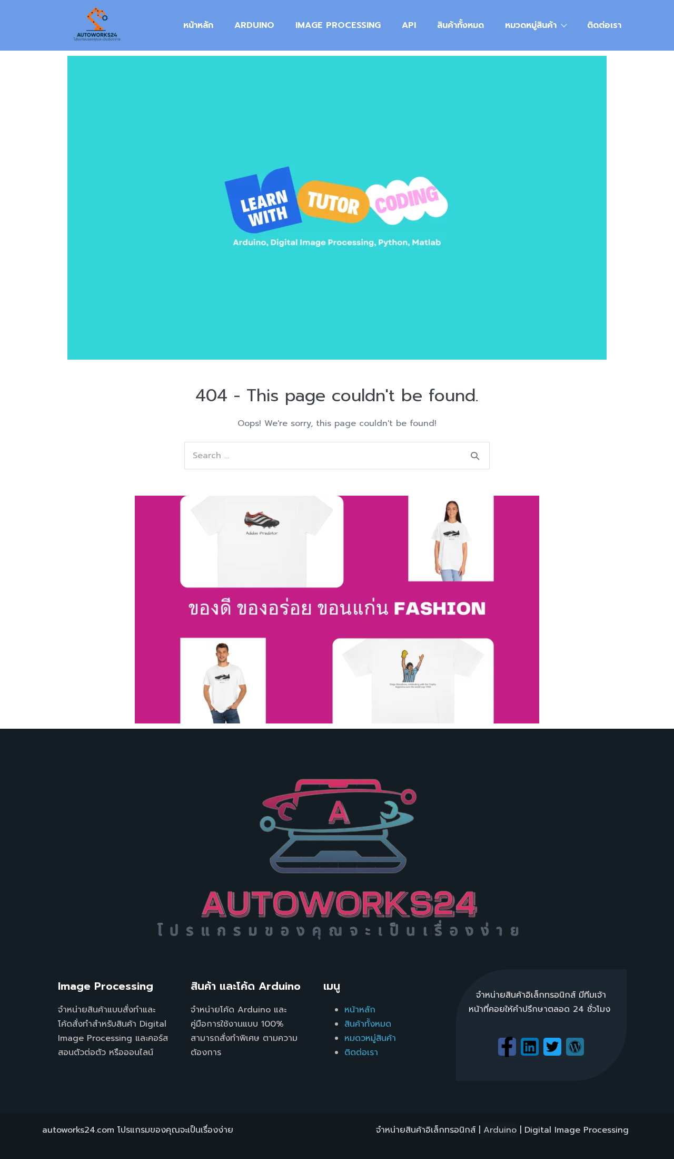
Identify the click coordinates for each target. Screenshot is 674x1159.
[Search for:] (337, 455)
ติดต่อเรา (604, 25)
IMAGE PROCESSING (338, 25)
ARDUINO (254, 25)
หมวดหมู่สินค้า (531, 25)
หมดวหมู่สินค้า (370, 1038)
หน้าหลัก (198, 25)
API (409, 25)
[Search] (474, 455)
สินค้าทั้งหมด (460, 25)
